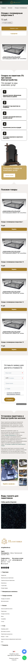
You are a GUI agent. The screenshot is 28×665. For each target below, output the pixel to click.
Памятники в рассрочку (6, 634)
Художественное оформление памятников (11, 639)
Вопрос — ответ (4, 636)
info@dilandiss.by (5, 547)
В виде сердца (4, 588)
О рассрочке (14, 33)
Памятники (5, 572)
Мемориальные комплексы (9, 591)
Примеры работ (5, 629)
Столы (2, 621)
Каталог (4, 605)
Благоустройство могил (6, 608)
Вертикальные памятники (7, 577)
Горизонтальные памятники (8, 580)
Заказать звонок (9, 175)
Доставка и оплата (5, 631)
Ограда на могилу (7, 595)
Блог (2, 641)
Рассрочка (5, 645)
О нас (3, 625)
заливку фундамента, (10, 435)
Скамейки (3, 618)
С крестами (3, 585)
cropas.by (14, 660)
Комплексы (4, 583)
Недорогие (3, 575)
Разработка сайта (14, 654)
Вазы (2, 616)
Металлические (4, 601)
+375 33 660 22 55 (17, 560)
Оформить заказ (14, 28)
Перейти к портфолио (9, 484)
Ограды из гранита (5, 598)
